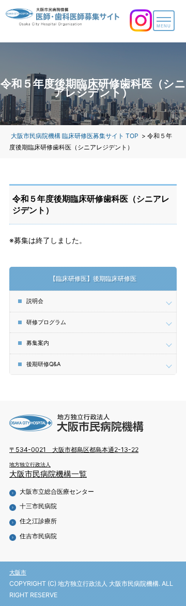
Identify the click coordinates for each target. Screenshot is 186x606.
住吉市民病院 (38, 536)
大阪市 (17, 572)
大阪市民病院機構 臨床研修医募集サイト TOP (74, 136)
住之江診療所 (38, 521)
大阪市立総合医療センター (57, 491)
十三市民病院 (38, 506)
